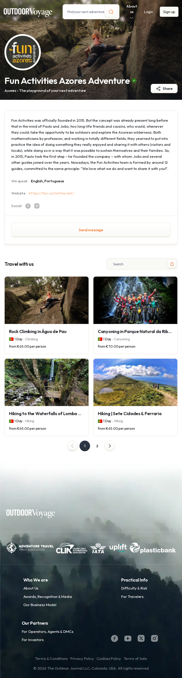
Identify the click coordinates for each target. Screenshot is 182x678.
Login (148, 11)
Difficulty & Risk (134, 588)
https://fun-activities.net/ (51, 193)
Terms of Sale (135, 658)
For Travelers (132, 596)
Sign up (169, 11)
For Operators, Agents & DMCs (47, 631)
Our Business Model (39, 604)
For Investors (33, 639)
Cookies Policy (109, 658)
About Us (31, 588)
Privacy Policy (82, 658)
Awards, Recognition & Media (47, 596)
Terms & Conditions (51, 658)
